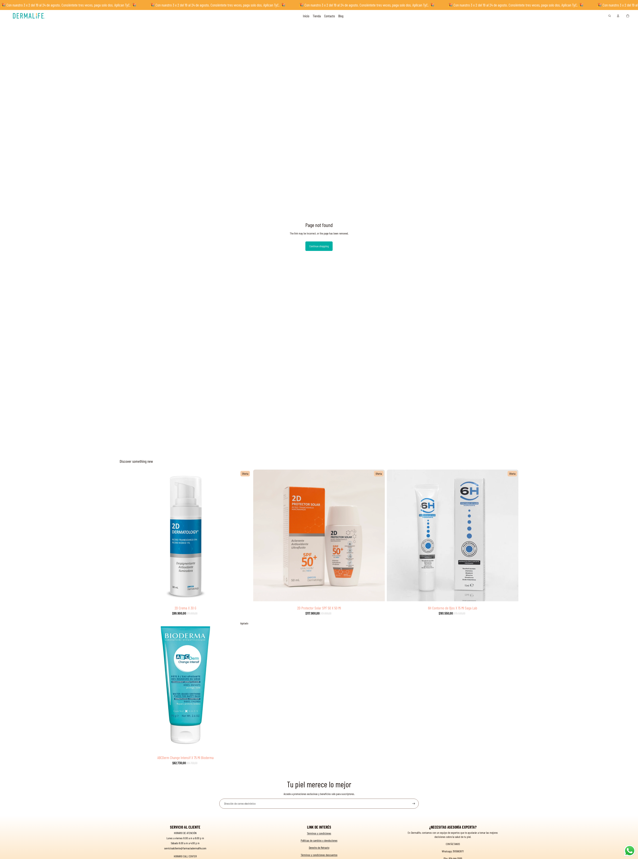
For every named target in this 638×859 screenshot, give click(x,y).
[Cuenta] (618, 15)
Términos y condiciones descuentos (319, 855)
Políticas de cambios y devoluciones (319, 840)
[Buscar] (609, 15)
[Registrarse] (413, 803)
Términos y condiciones (319, 833)
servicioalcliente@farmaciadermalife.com (185, 848)
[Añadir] (246, 599)
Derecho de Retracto (319, 847)
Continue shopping (319, 246)
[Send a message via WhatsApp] (629, 850)
